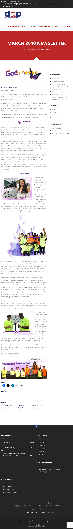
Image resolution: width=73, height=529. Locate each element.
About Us (15, 26)
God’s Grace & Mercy (58, 81)
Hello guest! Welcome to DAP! (11, 1)
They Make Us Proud (7, 405)
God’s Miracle (56, 79)
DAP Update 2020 (57, 128)
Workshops (33, 26)
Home (9, 26)
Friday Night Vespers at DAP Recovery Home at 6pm (50, 471)
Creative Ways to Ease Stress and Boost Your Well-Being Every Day (60, 87)
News (41, 26)
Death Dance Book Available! (60, 134)
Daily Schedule (43, 445)
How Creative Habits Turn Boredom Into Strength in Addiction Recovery (59, 97)
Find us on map (8, 6)
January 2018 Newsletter (20, 406)
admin (5, 87)
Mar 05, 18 (13, 87)
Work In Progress (37, 405)
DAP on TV (24, 26)
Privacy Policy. (40, 521)
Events (54, 112)
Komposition (51, 521)
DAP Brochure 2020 (57, 131)
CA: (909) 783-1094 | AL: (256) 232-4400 (16, 4)
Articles (54, 109)
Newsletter (48, 26)
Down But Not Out (57, 92)
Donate (67, 26)
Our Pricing (42, 448)
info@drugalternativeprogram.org (50, 4)
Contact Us (59, 26)
